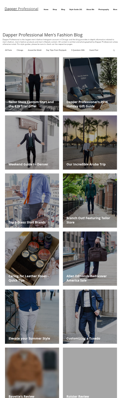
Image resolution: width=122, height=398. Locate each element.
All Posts (8, 50)
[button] (114, 50)
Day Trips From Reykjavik (56, 50)
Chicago (20, 50)
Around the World (34, 50)
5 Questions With (78, 50)
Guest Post (93, 50)
